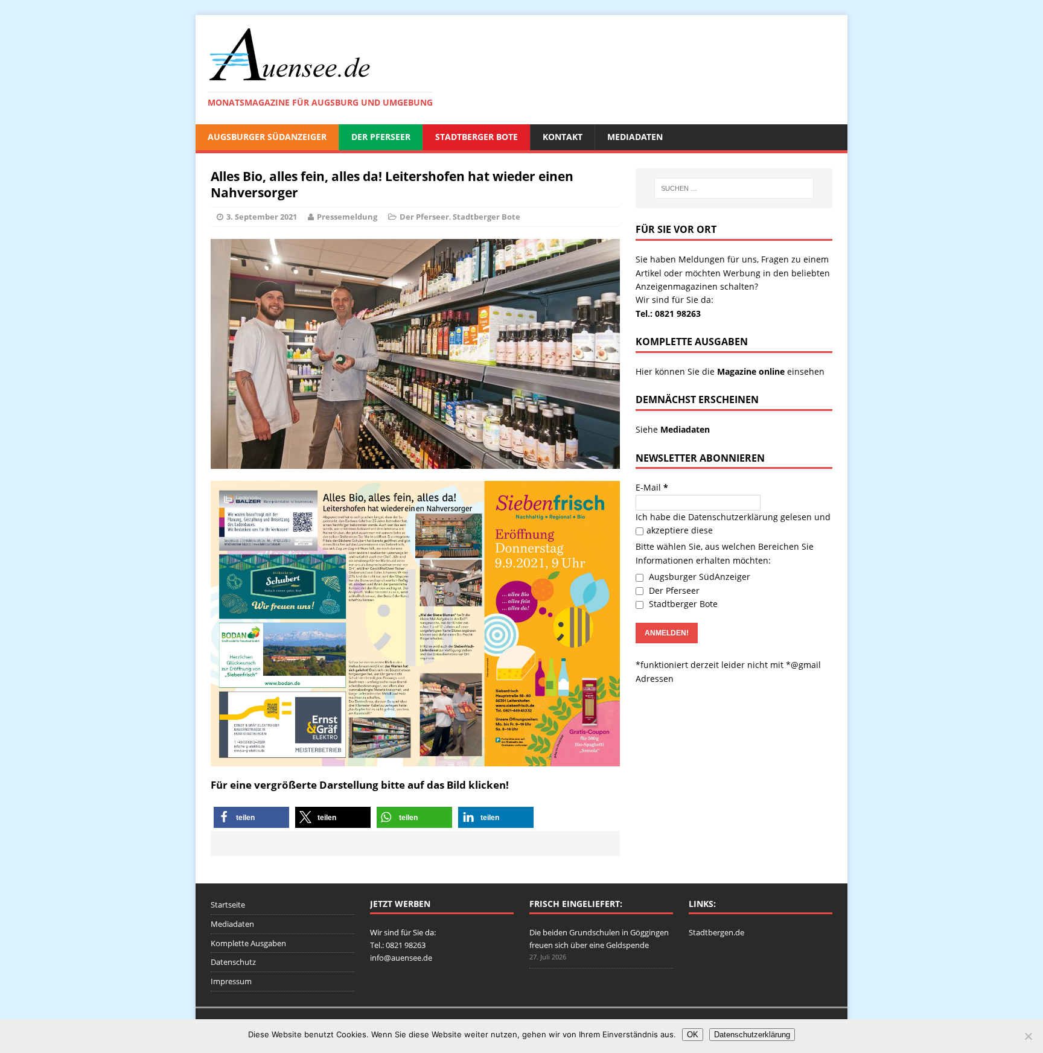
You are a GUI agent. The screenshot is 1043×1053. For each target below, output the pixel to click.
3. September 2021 (261, 216)
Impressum (231, 981)
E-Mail (652, 487)
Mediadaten (635, 136)
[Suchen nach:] (734, 188)
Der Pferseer (380, 136)
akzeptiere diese (679, 530)
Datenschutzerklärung (733, 517)
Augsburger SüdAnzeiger (267, 136)
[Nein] (1028, 1036)
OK (692, 1034)
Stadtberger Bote (476, 136)
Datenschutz (233, 961)
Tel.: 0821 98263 (668, 313)
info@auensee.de (401, 957)
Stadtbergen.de (716, 932)
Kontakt (562, 136)
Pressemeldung (347, 216)
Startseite (228, 904)
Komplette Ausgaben (248, 943)
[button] (251, 817)
